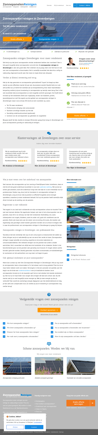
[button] (81, 255)
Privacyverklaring (38, 432)
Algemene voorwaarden (26, 432)
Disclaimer (47, 432)
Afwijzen (15, 427)
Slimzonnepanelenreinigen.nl (11, 432)
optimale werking (46, 187)
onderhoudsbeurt (25, 270)
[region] (25, 422)
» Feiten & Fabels (41, 409)
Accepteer (34, 427)
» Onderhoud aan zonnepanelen (45, 406)
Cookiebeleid (38, 422)
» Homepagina (40, 401)
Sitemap (61, 432)
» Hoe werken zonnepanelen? (45, 404)
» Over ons (38, 411)
